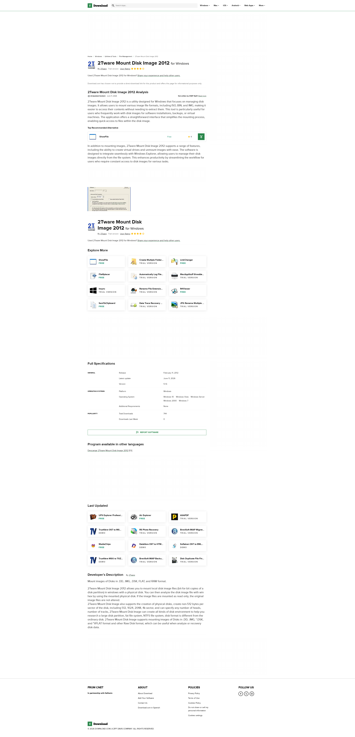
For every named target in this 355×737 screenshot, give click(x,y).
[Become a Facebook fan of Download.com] (241, 694)
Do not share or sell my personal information (198, 709)
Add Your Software (146, 698)
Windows (204, 6)
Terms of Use (194, 698)
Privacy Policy (194, 693)
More (261, 5)
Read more (202, 96)
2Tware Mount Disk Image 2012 (143, 63)
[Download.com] (98, 5)
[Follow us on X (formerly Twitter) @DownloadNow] (246, 694)
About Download (145, 693)
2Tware (132, 575)
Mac (215, 6)
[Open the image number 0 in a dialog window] (109, 199)
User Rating (125, 69)
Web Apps (248, 6)
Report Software (149, 432)
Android (235, 6)
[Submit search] (113, 5)
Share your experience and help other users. (158, 75)
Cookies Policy (194, 703)
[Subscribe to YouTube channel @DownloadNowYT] (252, 694)
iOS (224, 6)
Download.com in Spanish (149, 707)
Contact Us (142, 703)
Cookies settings (195, 715)
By (102, 69)
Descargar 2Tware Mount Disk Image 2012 (108, 450)
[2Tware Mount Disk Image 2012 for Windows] (91, 65)
